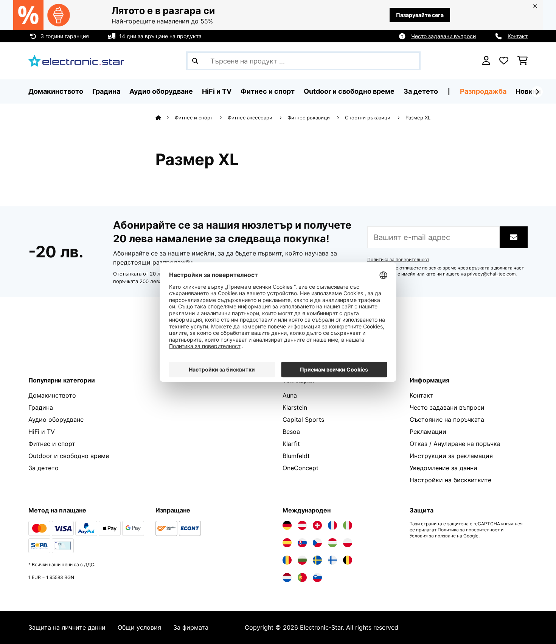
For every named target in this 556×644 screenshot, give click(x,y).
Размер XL (418, 118)
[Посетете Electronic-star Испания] (287, 542)
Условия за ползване (433, 536)
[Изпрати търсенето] (195, 60)
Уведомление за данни (443, 468)
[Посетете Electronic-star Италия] (347, 525)
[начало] (165, 118)
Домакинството (52, 395)
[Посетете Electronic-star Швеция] (317, 560)
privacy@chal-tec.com (491, 274)
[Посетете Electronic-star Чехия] (317, 542)
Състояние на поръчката (447, 419)
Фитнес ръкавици (309, 118)
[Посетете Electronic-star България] (302, 560)
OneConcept (300, 468)
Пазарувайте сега (420, 15)
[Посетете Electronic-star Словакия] (302, 542)
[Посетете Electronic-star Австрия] (302, 525)
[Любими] (503, 61)
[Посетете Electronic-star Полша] (347, 542)
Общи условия (139, 627)
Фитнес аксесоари (251, 118)
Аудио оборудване (56, 419)
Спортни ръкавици (368, 118)
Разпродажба (483, 91)
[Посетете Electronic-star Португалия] (302, 577)
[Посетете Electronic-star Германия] (287, 525)
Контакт (518, 36)
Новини (528, 91)
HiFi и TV (41, 431)
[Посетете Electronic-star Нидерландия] (287, 577)
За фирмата (190, 627)
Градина (40, 407)
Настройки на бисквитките (450, 480)
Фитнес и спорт (194, 118)
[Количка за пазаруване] (522, 61)
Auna (290, 395)
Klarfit (291, 443)
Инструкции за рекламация (451, 456)
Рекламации (428, 431)
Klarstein (295, 407)
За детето (43, 468)
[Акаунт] (486, 61)
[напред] (537, 92)
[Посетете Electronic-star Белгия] (347, 560)
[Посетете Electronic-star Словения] (317, 577)
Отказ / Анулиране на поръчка (455, 443)
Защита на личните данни (67, 627)
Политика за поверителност (398, 259)
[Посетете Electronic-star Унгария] (332, 542)
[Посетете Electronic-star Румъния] (287, 560)
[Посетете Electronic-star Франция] (332, 525)
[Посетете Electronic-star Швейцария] (317, 525)
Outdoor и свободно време (68, 456)
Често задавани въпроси (443, 36)
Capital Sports (303, 419)
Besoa (291, 431)
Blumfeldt (296, 456)
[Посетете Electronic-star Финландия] (332, 560)
